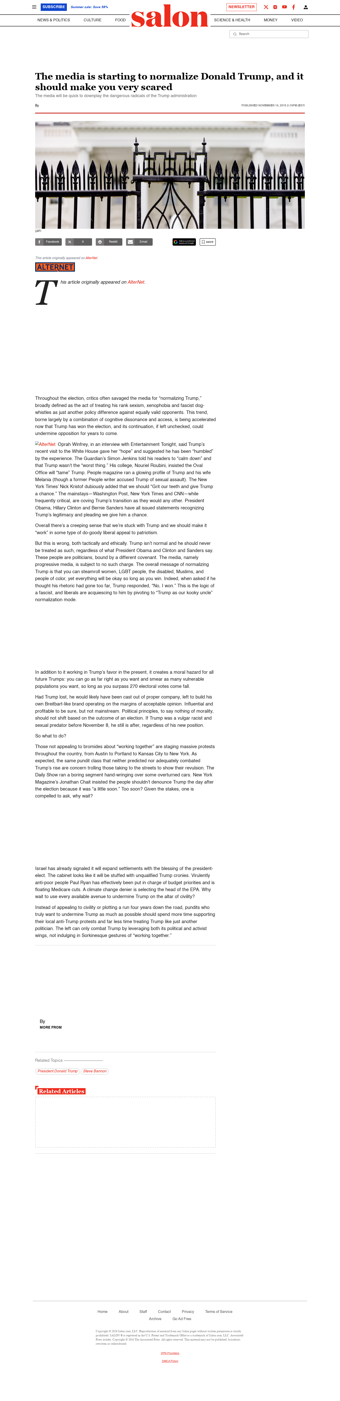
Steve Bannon (94, 1071)
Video (297, 20)
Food (120, 20)
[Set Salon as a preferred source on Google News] (184, 242)
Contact (164, 1312)
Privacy (188, 1312)
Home (103, 1312)
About (123, 1312)
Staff (143, 1312)
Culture (93, 20)
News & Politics (53, 20)
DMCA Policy (170, 1361)
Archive (155, 1319)
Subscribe (54, 7)
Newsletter (242, 7)
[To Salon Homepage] (170, 16)
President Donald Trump (57, 1071)
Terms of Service (218, 1312)
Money (271, 20)
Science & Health (232, 20)
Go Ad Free (182, 1319)
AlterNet (91, 258)
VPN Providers (170, 1353)
